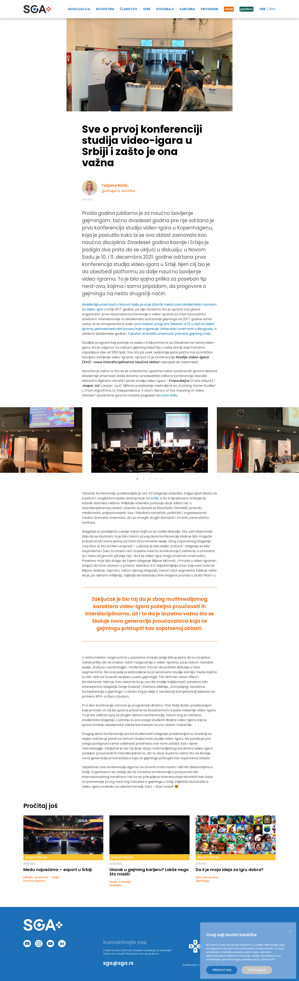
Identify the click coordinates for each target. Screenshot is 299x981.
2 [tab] (143, 479)
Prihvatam (221, 970)
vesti (229, 9)
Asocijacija (79, 9)
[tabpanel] (149, 440)
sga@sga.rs (118, 963)
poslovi (246, 9)
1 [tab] (137, 479)
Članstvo (128, 9)
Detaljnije (257, 970)
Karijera (187, 9)
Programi (209, 9)
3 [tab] (149, 479)
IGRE (146, 9)
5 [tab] (162, 479)
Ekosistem (105, 9)
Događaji (165, 9)
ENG (272, 9)
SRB (262, 9)
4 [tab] (156, 479)
